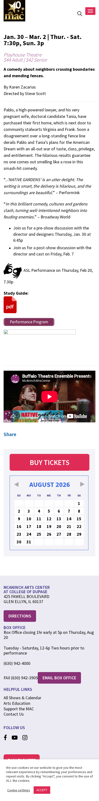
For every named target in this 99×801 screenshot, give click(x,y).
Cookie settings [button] (18, 790)
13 (58, 518)
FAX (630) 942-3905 (21, 677)
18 (39, 526)
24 (28, 534)
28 (69, 534)
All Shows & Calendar (22, 697)
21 (69, 526)
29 (79, 534)
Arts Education (17, 703)
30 (19, 542)
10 (28, 518)
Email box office (59, 677)
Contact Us (14, 714)
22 (79, 526)
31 (28, 542)
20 (58, 526)
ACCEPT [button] (42, 790)
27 (58, 534)
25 (39, 534)
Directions (19, 616)
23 (19, 534)
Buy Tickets (49, 462)
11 (39, 518)
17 (28, 526)
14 (69, 518)
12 (49, 518)
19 (49, 526)
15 (79, 518)
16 (19, 526)
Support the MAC (19, 709)
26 (49, 534)
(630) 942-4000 (17, 663)
